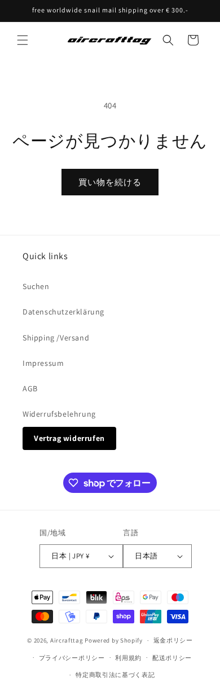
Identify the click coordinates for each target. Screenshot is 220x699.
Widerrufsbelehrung (59, 414)
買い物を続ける (110, 182)
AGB (30, 388)
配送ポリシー (172, 658)
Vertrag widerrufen (69, 438)
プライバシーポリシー (72, 658)
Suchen (36, 286)
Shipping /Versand (56, 338)
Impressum (43, 363)
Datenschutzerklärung (63, 312)
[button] (22, 40)
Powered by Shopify (114, 640)
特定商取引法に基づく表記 (115, 675)
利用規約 (128, 658)
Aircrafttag (66, 640)
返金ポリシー (173, 640)
